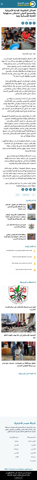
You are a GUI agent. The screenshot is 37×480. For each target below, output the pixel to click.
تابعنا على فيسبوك (26, 373)
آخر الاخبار (30, 200)
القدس (16, 453)
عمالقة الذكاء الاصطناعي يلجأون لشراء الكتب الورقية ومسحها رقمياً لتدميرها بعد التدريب (15, 236)
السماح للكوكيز (18, 478)
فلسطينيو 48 (31, 437)
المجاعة (17, 195)
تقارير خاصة (32, 441)
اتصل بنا (33, 461)
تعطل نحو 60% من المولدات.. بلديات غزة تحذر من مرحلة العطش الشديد (19, 364)
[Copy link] (22, 23)
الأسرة (16, 445)
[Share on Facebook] (34, 23)
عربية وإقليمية (14, 437)
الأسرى (33, 449)
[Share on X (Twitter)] (30, 23)
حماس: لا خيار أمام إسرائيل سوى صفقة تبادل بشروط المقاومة (20, 184)
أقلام (16, 457)
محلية (16, 441)
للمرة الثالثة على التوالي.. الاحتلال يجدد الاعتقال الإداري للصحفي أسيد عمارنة (15, 206)
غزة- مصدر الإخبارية (29, 53)
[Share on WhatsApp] (26, 23)
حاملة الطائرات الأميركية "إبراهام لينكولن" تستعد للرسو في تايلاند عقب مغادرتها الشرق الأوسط (15, 216)
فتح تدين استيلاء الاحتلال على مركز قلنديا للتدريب (16, 225)
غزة (33, 195)
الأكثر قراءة (29, 246)
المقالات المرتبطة (27, 282)
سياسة (33, 457)
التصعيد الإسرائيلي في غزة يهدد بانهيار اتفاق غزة (20, 336)
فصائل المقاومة (26, 195)
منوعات (16, 449)
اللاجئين (33, 453)
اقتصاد (33, 445)
